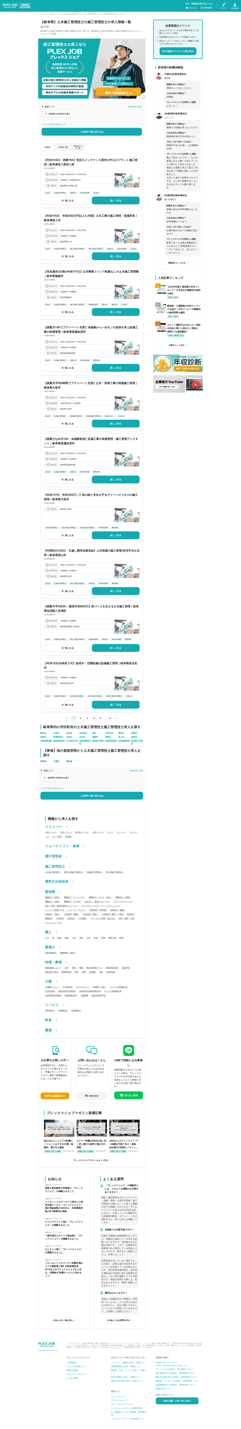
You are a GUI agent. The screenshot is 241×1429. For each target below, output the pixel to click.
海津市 (134, 737)
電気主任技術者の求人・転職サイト (126, 1381)
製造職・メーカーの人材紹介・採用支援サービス (177, 1381)
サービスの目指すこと (76, 1366)
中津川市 (109, 733)
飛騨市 (108, 737)
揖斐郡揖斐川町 (85, 742)
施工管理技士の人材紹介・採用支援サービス (175, 1373)
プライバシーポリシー (76, 1374)
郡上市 (121, 737)
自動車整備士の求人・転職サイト (125, 1366)
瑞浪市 (121, 733)
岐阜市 (43, 733)
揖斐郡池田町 (111, 740)
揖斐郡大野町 (98, 740)
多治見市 (83, 733)
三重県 (56, 761)
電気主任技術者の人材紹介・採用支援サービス (176, 1377)
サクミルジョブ (118, 1396)
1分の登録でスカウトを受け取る (178, 51)
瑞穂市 (95, 737)
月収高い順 (63, 147)
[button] (66, 718)
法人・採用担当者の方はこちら (199, 3)
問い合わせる (91, 1095)
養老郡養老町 (59, 740)
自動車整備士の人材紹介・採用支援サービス (175, 1385)
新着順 (47, 147)
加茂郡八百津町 (137, 742)
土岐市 (69, 737)
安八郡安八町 (72, 740)
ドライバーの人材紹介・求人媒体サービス (174, 1369)
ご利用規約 (71, 1362)
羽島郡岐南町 (46, 740)
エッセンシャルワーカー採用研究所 (126, 1408)
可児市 (82, 737)
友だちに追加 (131, 1095)
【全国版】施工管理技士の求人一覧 (74, 14)
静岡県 (43, 761)
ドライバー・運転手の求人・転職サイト (128, 1362)
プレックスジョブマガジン (122, 1404)
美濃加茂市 (58, 737)
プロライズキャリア (120, 1400)
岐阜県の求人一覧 (94, 14)
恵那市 (43, 737)
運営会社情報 (72, 1370)
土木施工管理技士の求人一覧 (113, 14)
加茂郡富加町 (124, 740)
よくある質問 (72, 1378)
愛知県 (69, 761)
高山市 (69, 733)
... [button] (105, 718)
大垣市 (56, 733)
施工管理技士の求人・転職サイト (125, 1377)
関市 (94, 733)
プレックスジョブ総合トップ (49, 14)
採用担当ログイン (163, 1388)
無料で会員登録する (55, 1095)
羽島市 (134, 733)
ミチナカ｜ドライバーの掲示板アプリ (127, 1418)
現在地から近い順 (78, 147)
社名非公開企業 (49, 168)
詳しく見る (115, 200)
